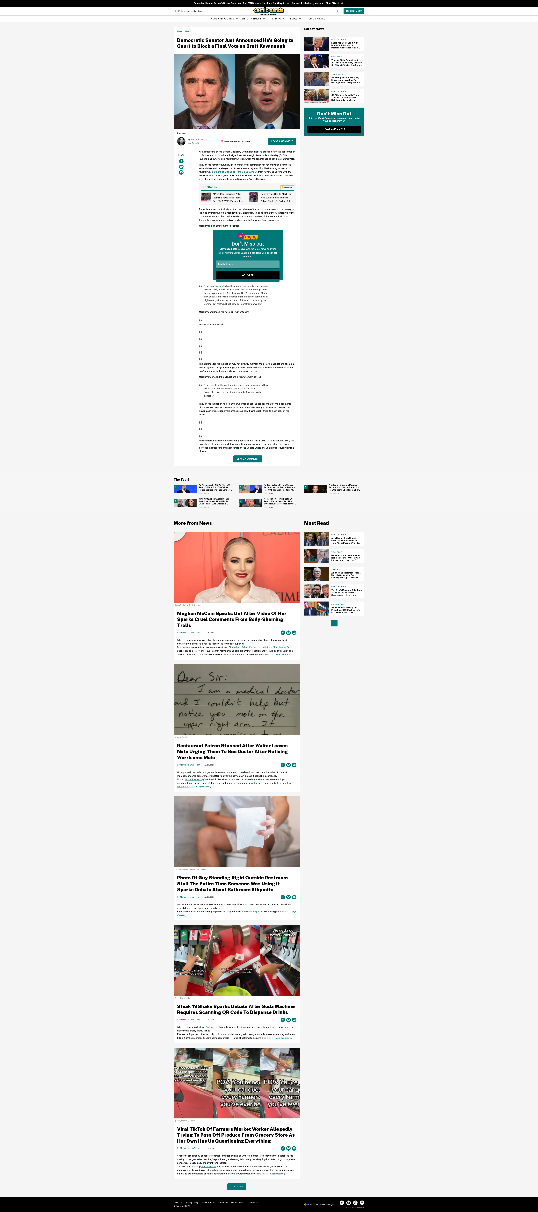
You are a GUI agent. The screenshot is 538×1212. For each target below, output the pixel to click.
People (293, 19)
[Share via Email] (181, 172)
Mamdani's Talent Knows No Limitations (251, 647)
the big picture (315, 19)
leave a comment (282, 141)
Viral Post (336, 57)
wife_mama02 (208, 1166)
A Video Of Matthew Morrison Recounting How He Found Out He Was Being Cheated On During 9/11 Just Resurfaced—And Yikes (345, 489)
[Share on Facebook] (181, 161)
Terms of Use (208, 1202)
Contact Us (253, 1202)
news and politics (222, 19)
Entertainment (251, 19)
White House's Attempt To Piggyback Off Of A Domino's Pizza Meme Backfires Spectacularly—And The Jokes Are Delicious (345, 612)
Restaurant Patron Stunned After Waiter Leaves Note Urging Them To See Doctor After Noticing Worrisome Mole (232, 751)
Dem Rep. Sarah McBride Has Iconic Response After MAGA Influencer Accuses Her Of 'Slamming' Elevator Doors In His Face (345, 560)
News (187, 31)
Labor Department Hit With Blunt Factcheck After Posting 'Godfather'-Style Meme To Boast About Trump (345, 46)
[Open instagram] (362, 1203)
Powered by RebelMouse (354, 1207)
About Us (178, 1202)
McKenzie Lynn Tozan (190, 632)
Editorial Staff (237, 1202)
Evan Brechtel (197, 139)
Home (179, 31)
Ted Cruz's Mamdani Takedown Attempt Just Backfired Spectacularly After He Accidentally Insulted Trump (346, 594)
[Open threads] (355, 1203)
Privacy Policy (191, 1202)
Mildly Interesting (194, 779)
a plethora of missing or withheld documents (234, 171)
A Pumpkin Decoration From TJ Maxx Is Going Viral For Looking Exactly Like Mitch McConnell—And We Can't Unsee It (346, 578)
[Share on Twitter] (181, 167)
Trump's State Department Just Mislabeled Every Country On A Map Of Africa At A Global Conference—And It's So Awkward (346, 65)
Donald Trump (338, 39)
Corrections (222, 1202)
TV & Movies (337, 74)
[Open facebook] (342, 1203)
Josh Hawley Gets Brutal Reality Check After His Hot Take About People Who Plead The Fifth (346, 542)
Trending (275, 19)
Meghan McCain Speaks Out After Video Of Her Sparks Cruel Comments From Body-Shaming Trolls (231, 619)
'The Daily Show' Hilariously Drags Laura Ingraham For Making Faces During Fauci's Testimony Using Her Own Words (345, 83)
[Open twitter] (348, 1203)
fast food (210, 1027)
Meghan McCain (282, 647)
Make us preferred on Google (191, 11)
